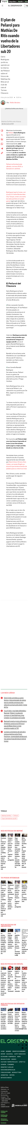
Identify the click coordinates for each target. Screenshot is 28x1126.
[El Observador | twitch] (26, 1048)
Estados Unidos (6, 1077)
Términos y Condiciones (4, 1119)
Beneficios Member (18, 1051)
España (12, 1075)
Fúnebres (10, 1064)
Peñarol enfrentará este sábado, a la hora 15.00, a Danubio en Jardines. (14, 166)
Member (8, 1051)
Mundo (13, 1059)
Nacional (9, 1054)
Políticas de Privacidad (4, 1115)
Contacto (3, 1123)
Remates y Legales (7, 1067)
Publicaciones (6, 1072)
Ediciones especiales (8, 1070)
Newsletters (16, 1072)
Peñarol (10, 133)
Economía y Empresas (8, 1056)
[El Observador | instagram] (23, 1042)
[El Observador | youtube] (26, 1042)
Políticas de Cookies (4, 1111)
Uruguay (4, 1)
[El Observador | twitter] (16, 1042)
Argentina (4, 1075)
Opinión (3, 1064)
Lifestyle (22, 1062)
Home (3, 1051)
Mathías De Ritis (6, 815)
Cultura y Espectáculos (9, 1062)
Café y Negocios (20, 1054)
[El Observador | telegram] (22, 1048)
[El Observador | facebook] (19, 1042)
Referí (3, 1054)
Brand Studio (5, 1059)
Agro (19, 1056)
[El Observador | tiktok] (19, 1045)
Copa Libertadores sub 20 (9, 818)
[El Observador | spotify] (26, 1045)
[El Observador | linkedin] (22, 1045)
